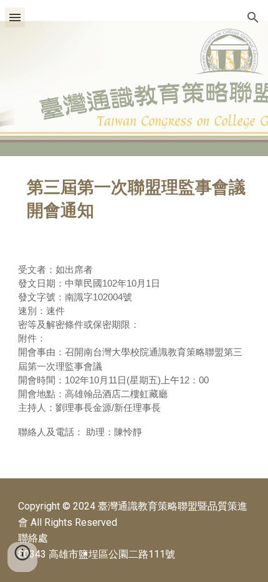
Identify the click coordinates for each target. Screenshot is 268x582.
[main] (134, 199)
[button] (15, 17)
